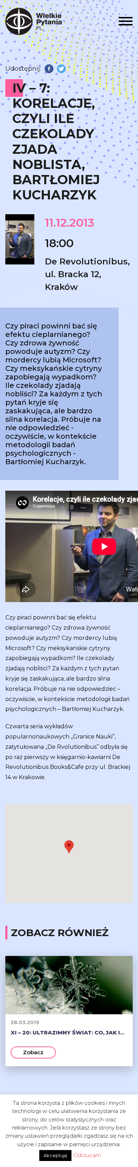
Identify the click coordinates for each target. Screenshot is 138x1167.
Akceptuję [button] (55, 1155)
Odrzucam (87, 1155)
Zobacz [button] (33, 1052)
